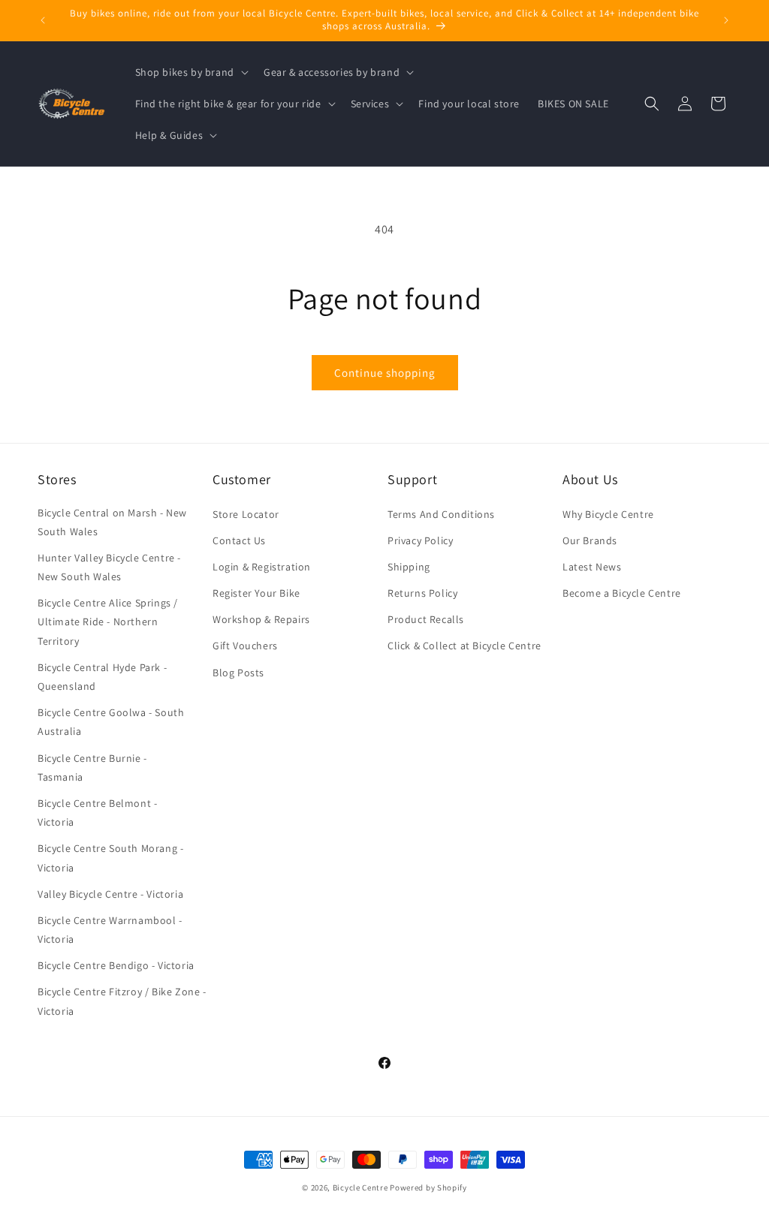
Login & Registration (262, 566)
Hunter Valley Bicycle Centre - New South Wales (109, 567)
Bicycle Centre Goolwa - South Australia (111, 722)
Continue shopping (385, 373)
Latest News (592, 566)
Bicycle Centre (360, 1187)
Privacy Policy (420, 540)
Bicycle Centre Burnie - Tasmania (92, 767)
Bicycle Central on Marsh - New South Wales (112, 522)
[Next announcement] (726, 20)
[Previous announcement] (42, 20)
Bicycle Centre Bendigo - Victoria (116, 965)
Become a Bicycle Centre (621, 593)
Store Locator (246, 514)
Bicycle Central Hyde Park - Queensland (102, 677)
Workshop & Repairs (261, 619)
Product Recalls (426, 619)
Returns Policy (422, 593)
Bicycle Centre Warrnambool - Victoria (110, 929)
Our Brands (589, 540)
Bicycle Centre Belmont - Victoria (97, 812)
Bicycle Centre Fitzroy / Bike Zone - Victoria (122, 1001)
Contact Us (239, 540)
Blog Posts (238, 672)
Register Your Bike (256, 593)
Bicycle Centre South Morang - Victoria (110, 857)
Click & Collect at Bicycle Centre (464, 645)
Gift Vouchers (245, 645)
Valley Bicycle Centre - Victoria (110, 894)
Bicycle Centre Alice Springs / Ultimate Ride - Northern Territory (108, 621)
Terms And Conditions (441, 514)
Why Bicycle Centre (608, 514)
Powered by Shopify (428, 1187)
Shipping (409, 566)
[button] (190, 72)
